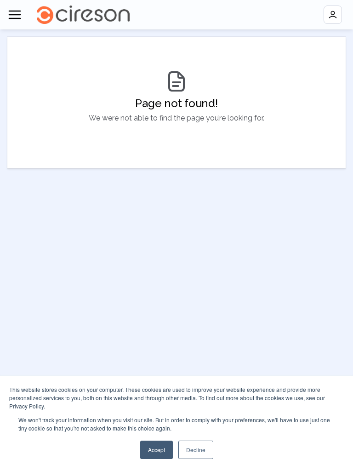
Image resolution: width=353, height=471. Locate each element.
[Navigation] (14, 14)
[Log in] (333, 15)
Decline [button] (195, 450)
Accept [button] (156, 450)
